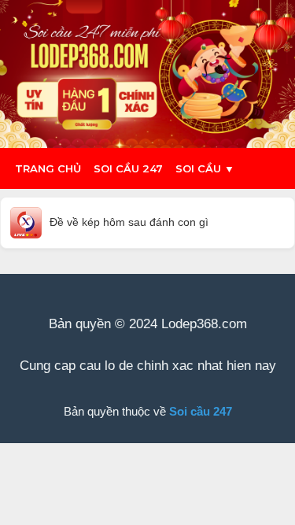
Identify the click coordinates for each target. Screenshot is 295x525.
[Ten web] (147, 74)
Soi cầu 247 (128, 168)
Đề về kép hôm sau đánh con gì (129, 222)
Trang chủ (48, 168)
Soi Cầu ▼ (204, 168)
